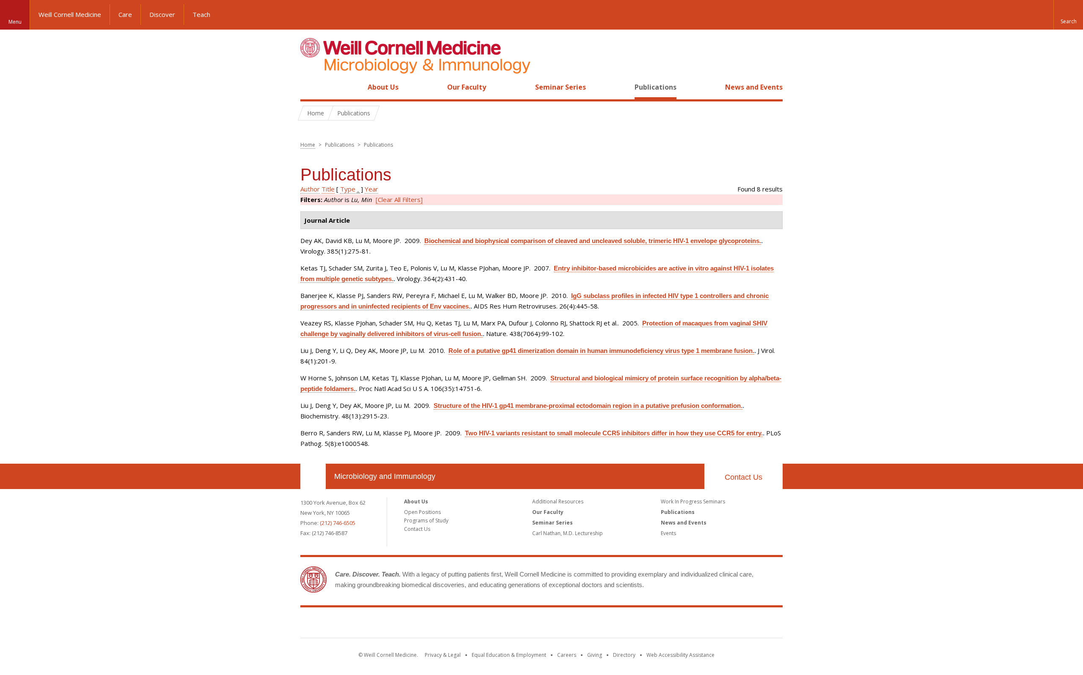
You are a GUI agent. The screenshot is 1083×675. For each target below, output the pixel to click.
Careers (566, 655)
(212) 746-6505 (337, 523)
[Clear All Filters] (399, 199)
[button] (1068, 15)
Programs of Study (426, 520)
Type (347, 189)
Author (310, 189)
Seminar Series (560, 87)
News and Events (754, 87)
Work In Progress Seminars (693, 501)
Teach (201, 14)
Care (125, 14)
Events (668, 533)
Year (371, 189)
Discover (162, 14)
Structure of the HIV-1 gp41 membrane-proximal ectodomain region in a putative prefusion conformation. (588, 405)
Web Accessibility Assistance (680, 655)
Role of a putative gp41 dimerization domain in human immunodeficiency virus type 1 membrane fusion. (601, 350)
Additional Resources (557, 501)
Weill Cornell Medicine (69, 14)
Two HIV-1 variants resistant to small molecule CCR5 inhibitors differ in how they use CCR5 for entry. (614, 433)
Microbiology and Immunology (384, 476)
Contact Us (743, 477)
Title (328, 189)
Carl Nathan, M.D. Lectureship (567, 533)
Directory (624, 655)
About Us (383, 87)
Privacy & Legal (443, 655)
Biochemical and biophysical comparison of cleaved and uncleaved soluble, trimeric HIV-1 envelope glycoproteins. (592, 240)
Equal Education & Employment (509, 655)
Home (310, 87)
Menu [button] (15, 21)
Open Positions (422, 512)
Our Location (313, 476)
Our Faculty (466, 87)
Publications (655, 87)
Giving (594, 655)
